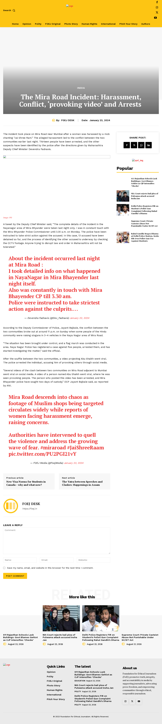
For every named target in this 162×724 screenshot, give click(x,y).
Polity (78, 691)
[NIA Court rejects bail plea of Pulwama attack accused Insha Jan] (123, 196)
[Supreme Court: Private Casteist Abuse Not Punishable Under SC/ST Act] (123, 223)
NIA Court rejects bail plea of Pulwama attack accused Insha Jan (144, 196)
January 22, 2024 (79, 318)
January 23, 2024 (73, 463)
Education (80, 681)
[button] (9, 10)
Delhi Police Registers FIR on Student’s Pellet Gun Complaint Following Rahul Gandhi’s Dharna (144, 210)
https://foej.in (29, 508)
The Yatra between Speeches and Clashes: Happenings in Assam (82, 483)
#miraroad (53, 447)
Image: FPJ (7, 217)
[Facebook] (127, 145)
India (81, 88)
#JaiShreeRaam (85, 447)
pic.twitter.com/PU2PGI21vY (42, 454)
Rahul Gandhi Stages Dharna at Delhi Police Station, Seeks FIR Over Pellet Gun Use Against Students (145, 237)
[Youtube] (155, 18)
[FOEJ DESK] (54, 120)
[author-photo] (5, 644)
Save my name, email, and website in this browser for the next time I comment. (50, 568)
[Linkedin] (148, 145)
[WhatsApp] (141, 145)
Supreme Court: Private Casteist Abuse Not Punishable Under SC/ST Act (144, 223)
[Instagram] (157, 7)
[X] (157, 12)
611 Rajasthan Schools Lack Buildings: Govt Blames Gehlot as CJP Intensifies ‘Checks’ (144, 182)
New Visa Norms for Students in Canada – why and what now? (26, 483)
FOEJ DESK (67, 120)
